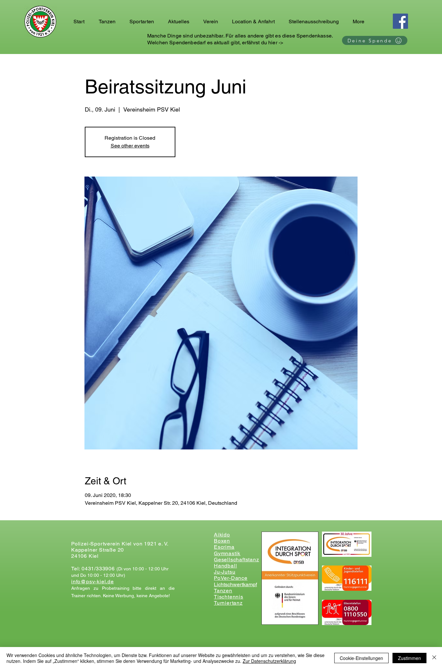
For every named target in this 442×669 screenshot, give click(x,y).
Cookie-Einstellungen (361, 658)
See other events (130, 146)
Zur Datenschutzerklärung (269, 661)
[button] (109, 22)
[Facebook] (400, 21)
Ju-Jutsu (224, 572)
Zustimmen (409, 658)
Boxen (222, 541)
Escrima (224, 547)
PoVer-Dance (231, 578)
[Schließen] (434, 658)
